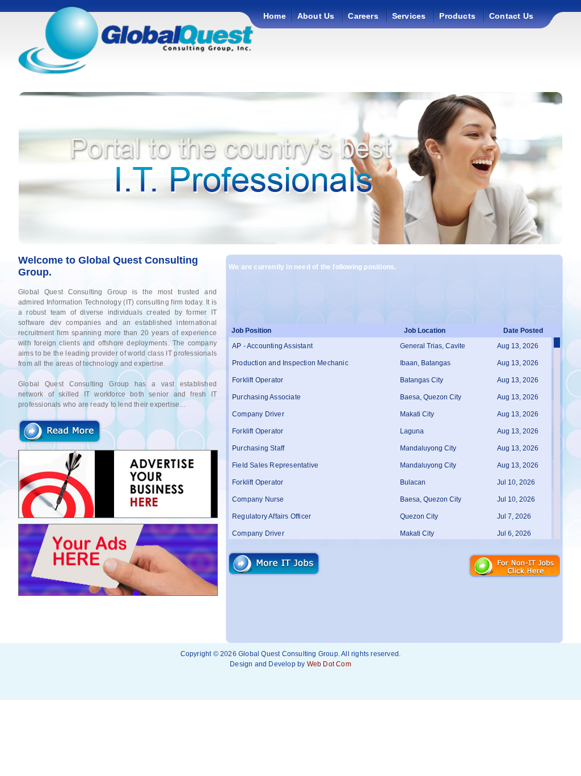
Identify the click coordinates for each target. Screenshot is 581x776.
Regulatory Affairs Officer (271, 516)
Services (409, 15)
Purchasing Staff (258, 448)
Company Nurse (258, 499)
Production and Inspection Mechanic (290, 363)
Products (457, 15)
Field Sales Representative (275, 465)
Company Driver (258, 414)
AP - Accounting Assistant (272, 346)
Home (274, 15)
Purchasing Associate (266, 397)
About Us (316, 15)
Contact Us (511, 15)
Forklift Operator (257, 380)
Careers (363, 15)
